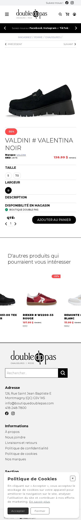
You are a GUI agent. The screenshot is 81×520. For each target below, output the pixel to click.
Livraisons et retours (21, 443)
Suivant (68, 44)
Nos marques (15, 459)
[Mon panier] (67, 14)
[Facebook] (66, 3)
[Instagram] (72, 3)
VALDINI (21, 154)
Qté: (11, 218)
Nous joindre (15, 437)
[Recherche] (60, 14)
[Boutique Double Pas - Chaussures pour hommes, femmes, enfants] (40, 357)
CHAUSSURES (52, 37)
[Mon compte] (74, 14)
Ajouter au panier (54, 220)
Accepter (18, 511)
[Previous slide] (5, 28)
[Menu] (7, 14)
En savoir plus (39, 501)
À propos (12, 432)
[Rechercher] (63, 373)
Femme (38, 37)
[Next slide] (76, 28)
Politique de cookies (21, 454)
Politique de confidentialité (26, 448)
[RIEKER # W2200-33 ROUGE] (41, 300)
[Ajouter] (15, 224)
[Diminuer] (6, 224)
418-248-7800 (15, 408)
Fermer (39, 511)
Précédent (15, 44)
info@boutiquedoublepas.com (29, 403)
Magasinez (24, 37)
